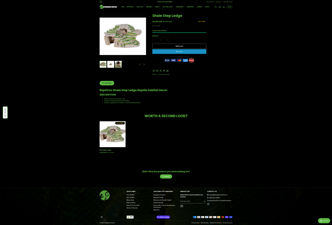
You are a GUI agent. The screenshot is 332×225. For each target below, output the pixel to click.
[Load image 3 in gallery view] (118, 64)
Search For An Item (132, 205)
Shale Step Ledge (164, 74)
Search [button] (167, 176)
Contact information (215, 223)
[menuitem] (139, 195)
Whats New (130, 200)
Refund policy (205, 223)
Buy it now (179, 51)
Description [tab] (108, 83)
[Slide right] (144, 64)
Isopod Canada (158, 202)
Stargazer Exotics (159, 195)
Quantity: (155, 36)
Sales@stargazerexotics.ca (218, 195)
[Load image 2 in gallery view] (110, 64)
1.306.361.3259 (227, 2)
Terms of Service (132, 208)
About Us (156, 210)
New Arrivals (210, 2)
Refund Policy (130, 202)
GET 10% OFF (5, 112)
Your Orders (130, 197)
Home (154, 74)
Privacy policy (195, 223)
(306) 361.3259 (214, 198)
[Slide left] (140, 64)
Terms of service (227, 223)
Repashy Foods (158, 197)
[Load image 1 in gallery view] (103, 64)
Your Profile (130, 195)
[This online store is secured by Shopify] (130, 217)
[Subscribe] (204, 201)
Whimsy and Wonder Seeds (162, 200)
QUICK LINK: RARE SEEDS (164, 2)
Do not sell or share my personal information (164, 206)
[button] (215, 7)
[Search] (216, 7)
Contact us (218, 2)
